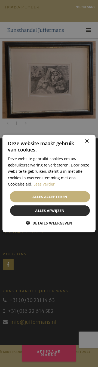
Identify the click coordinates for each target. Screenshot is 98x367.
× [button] (87, 141)
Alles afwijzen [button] (50, 210)
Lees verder (44, 183)
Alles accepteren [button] (49, 196)
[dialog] (49, 183)
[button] (49, 223)
